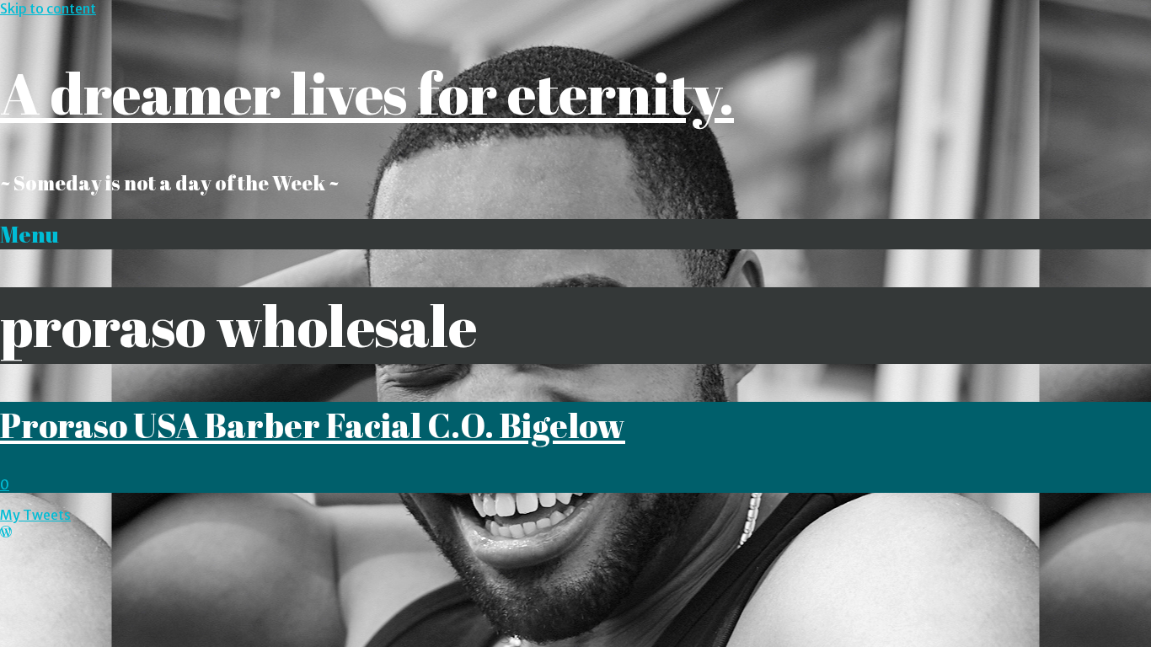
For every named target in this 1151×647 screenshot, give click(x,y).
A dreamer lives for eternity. (367, 93)
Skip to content (48, 8)
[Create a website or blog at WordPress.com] (6, 531)
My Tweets (35, 514)
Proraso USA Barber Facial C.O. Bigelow (312, 425)
